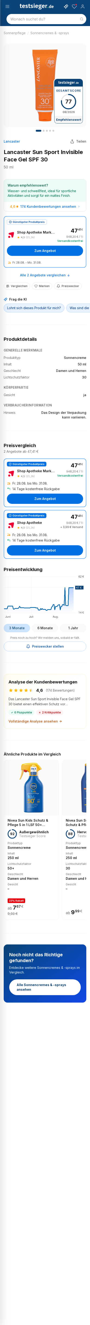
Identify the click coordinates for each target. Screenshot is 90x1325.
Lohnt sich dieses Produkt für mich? (34, 308)
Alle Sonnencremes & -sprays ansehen (41, 987)
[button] (45, 596)
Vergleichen (19, 286)
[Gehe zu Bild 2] (43, 131)
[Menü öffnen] (7, 6)
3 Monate (17, 628)
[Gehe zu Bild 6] (53, 131)
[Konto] (82, 6)
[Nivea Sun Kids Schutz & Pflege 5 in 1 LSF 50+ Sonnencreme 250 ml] (31, 840)
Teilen (81, 141)
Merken (44, 286)
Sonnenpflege (15, 33)
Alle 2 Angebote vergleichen (43, 275)
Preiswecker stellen (48, 646)
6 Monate (45, 628)
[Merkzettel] (74, 6)
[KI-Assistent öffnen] (66, 6)
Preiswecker (70, 286)
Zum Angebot (45, 251)
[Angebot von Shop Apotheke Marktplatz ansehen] (45, 242)
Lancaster (12, 141)
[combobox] (46, 19)
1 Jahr (73, 628)
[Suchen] (82, 19)
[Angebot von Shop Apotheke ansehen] (45, 534)
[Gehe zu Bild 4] (47, 131)
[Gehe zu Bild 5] (50, 131)
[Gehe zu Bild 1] (38, 131)
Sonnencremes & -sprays (49, 33)
